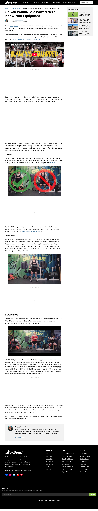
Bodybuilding (49, 459)
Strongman (49, 456)
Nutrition (48, 469)
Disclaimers (83, 461)
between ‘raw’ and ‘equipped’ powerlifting (27, 39)
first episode (14, 26)
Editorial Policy (84, 466)
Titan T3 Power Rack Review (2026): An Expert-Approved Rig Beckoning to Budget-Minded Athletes (84, 22)
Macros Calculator (67, 466)
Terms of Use (84, 472)
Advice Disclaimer (85, 456)
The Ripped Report (67, 459)
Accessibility (83, 454)
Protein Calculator (67, 469)
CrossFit (48, 454)
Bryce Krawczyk (19, 20)
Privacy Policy (84, 469)
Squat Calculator (67, 472)
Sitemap (58, 500)
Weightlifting (49, 464)
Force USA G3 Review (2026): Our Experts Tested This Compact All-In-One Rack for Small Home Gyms (84, 35)
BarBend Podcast (67, 456)
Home (7, 8)
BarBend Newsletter (68, 454)
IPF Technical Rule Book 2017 (31, 231)
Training (48, 472)
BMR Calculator (66, 464)
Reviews (48, 466)
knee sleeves (29, 244)
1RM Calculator (66, 461)
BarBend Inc (51, 500)
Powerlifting (49, 461)
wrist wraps (53, 163)
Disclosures (83, 464)
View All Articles (20, 437)
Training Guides (16, 8)
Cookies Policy (84, 459)
